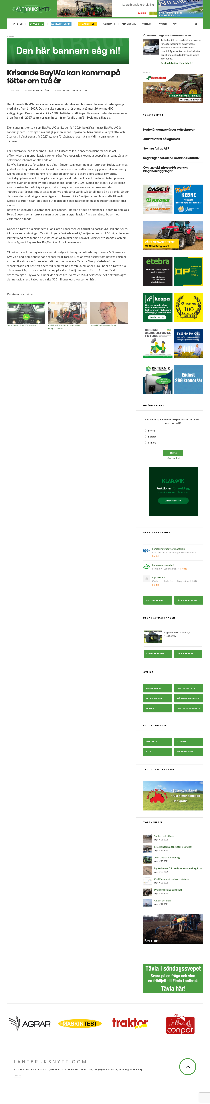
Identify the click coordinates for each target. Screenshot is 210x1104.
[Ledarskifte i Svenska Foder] (109, 313)
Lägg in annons (185, 654)
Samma (152, 436)
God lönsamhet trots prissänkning (172, 878)
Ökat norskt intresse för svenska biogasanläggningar (165, 169)
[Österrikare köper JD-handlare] (26, 313)
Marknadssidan (154, 698)
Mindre (152, 442)
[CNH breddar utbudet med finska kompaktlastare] (67, 313)
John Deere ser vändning (167, 857)
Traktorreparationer (188, 708)
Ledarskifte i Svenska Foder (103, 325)
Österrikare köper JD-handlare (21, 325)
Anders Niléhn (41, 90)
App (175, 23)
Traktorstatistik (186, 688)
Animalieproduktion (75, 90)
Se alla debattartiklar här (175, 62)
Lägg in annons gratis (189, 600)
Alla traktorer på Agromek (161, 139)
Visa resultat (173, 458)
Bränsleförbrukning (188, 698)
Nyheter (17, 23)
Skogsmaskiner (185, 752)
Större (151, 430)
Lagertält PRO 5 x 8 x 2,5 (177, 634)
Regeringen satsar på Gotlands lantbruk (171, 158)
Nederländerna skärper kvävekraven (169, 130)
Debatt (110, 23)
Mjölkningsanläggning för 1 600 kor (173, 846)
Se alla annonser (155, 600)
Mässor (150, 708)
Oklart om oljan (162, 900)
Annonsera (129, 23)
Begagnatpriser (154, 688)
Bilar (148, 752)
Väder (163, 23)
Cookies (17, 1075)
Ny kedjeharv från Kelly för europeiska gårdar (178, 868)
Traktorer (151, 742)
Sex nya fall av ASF (156, 148)
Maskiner (181, 742)
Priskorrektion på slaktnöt (168, 889)
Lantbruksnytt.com (50, 1061)
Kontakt (147, 23)
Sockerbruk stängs (164, 835)
